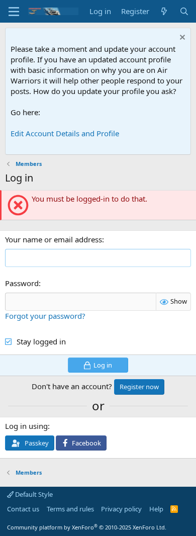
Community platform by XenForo (86, 527)
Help (156, 508)
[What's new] (164, 11)
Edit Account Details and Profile (65, 133)
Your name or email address (53, 239)
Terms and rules (70, 508)
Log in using (26, 426)
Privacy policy (121, 508)
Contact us (23, 508)
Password (22, 283)
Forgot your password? (45, 316)
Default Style (33, 494)
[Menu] (14, 12)
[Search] (184, 11)
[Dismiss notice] (181, 38)
